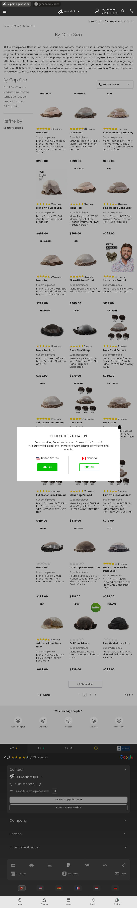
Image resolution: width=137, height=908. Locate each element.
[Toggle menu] (4, 10)
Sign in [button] (105, 12)
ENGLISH (47, 467)
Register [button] (114, 12)
